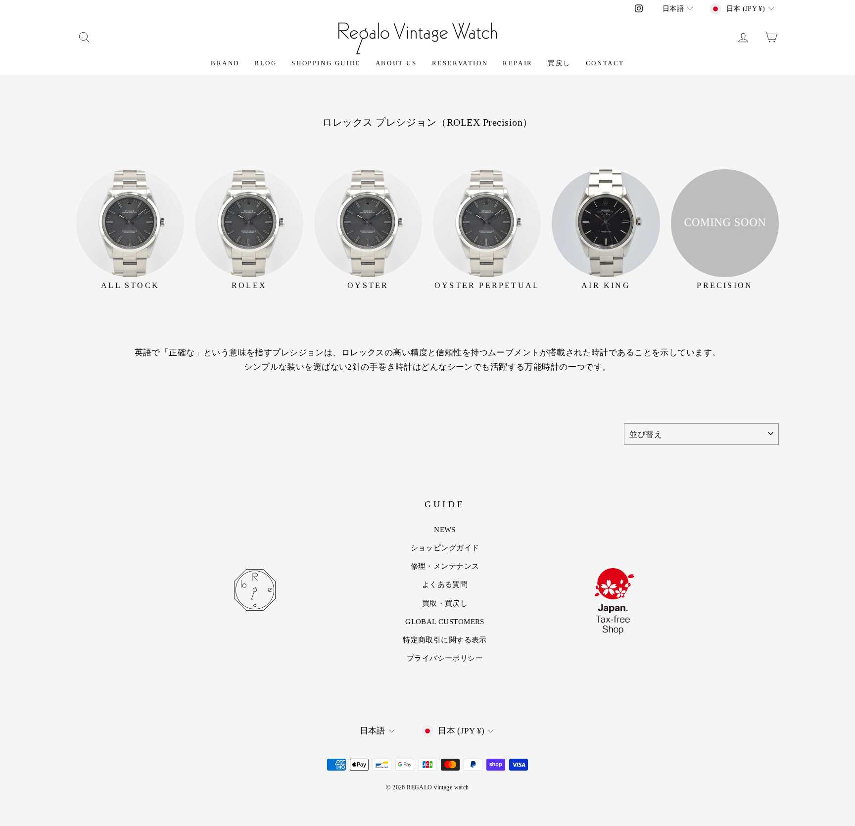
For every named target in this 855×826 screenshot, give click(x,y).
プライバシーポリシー (445, 658)
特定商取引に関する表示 (445, 640)
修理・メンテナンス (445, 566)
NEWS (445, 530)
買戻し (559, 63)
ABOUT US (396, 63)
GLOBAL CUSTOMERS (444, 622)
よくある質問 (445, 584)
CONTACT (605, 63)
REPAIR (518, 63)
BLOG (265, 63)
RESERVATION (460, 63)
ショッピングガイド (445, 548)
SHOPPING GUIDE (325, 63)
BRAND (225, 63)
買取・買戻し (445, 603)
